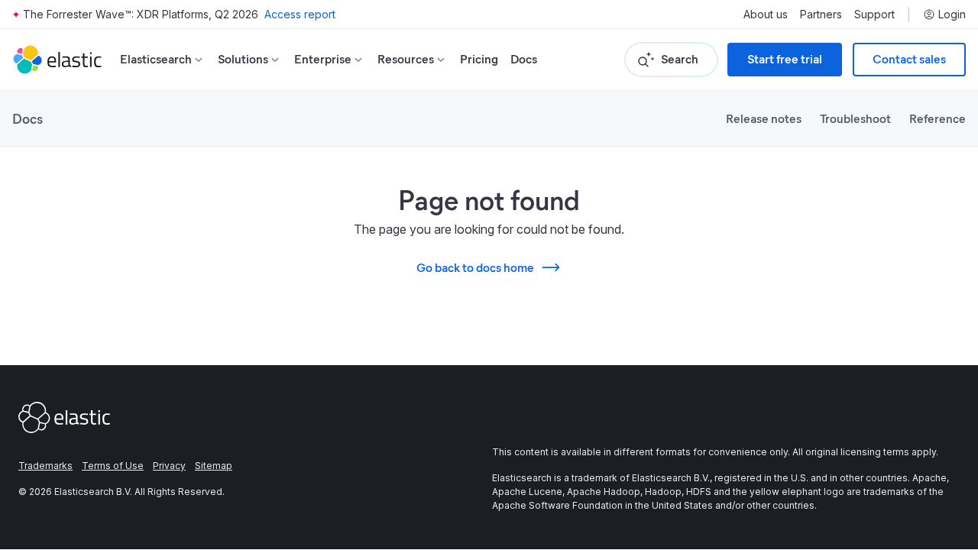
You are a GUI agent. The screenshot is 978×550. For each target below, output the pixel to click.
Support (874, 14)
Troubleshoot (855, 118)
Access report (299, 14)
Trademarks (45, 465)
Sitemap (213, 465)
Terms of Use (113, 465)
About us (765, 14)
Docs (523, 59)
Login (952, 14)
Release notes (764, 118)
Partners (821, 14)
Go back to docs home (475, 267)
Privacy (169, 465)
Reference (937, 118)
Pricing (479, 59)
